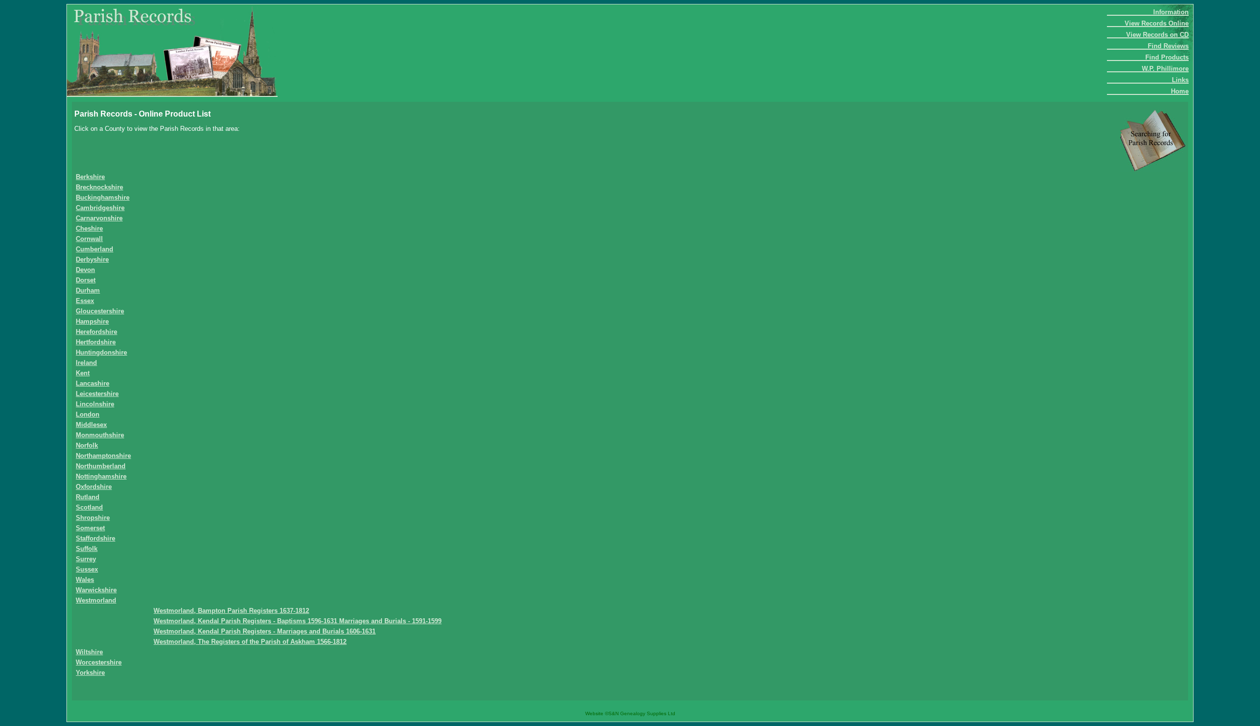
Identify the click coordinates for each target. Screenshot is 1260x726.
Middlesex (91, 424)
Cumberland (94, 249)
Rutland (87, 497)
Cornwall (89, 238)
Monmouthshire (100, 435)
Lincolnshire (95, 404)
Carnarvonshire (99, 218)
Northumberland (101, 466)
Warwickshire (96, 590)
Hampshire (92, 321)
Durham (88, 290)
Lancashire (92, 383)
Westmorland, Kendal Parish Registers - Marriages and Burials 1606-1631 (265, 631)
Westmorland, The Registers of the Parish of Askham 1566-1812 (250, 641)
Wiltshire (89, 652)
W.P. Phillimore (1165, 68)
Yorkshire (90, 672)
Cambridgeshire (100, 208)
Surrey (86, 559)
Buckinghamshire (102, 197)
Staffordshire (95, 538)
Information (1171, 12)
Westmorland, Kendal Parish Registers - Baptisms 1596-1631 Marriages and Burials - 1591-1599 (297, 621)
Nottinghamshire (101, 476)
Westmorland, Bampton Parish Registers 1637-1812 (231, 610)
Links (1180, 80)
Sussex (87, 569)
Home (1180, 91)
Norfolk (87, 445)
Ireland (86, 362)
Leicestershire (97, 393)
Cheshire (89, 228)
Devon (85, 269)
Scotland (89, 507)
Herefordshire (96, 331)
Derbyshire (92, 259)
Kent (83, 373)
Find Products (1167, 57)
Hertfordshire (96, 342)
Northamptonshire (103, 455)
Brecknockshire (99, 187)
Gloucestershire (100, 311)
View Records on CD (1157, 34)
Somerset (90, 528)
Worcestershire (99, 662)
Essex (85, 300)
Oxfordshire (94, 486)
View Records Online (1157, 23)
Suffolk (86, 548)
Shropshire (93, 517)
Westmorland (96, 600)
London (87, 414)
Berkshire (90, 177)
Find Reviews (1168, 46)
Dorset (85, 280)
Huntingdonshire (101, 352)
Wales (85, 579)
